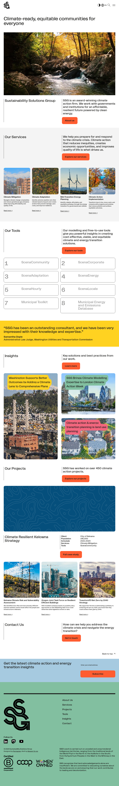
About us (69, 121)
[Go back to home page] (7, 5)
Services (67, 705)
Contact (67, 723)
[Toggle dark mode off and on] (99, 5)
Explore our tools (74, 251)
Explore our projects (75, 479)
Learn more (71, 366)
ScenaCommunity (88, 546)
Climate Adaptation (41, 197)
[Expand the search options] (109, 5)
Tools (65, 714)
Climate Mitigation (12, 197)
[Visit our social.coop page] (14, 741)
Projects (67, 709)
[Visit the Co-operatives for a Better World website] (24, 763)
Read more (8, 210)
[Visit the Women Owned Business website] (44, 763)
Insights (66, 719)
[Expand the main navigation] (113, 5)
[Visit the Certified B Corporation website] (8, 763)
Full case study (71, 554)
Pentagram (17, 751)
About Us (67, 700)
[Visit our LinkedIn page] (6, 741)
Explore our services (75, 157)
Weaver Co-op (33, 751)
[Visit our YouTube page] (21, 741)
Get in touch (71, 638)
